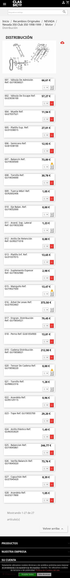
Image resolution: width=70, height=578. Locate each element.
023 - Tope (20, 413)
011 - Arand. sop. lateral (18, 224)
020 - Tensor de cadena (20, 366)
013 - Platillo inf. (16, 255)
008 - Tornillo (14, 176)
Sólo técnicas (44, 574)
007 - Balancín (15, 160)
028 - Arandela (15, 493)
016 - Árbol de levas (18, 303)
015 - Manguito (15, 287)
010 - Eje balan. (15, 208)
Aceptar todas (27, 574)
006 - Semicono (15, 144)
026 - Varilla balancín (19, 462)
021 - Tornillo (14, 382)
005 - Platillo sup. (16, 128)
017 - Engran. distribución (19, 319)
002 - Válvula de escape (20, 97)
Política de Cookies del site (48, 570)
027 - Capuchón (16, 478)
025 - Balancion (15, 446)
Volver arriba (53, 529)
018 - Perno (20, 334)
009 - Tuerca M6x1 (17, 192)
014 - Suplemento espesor (19, 271)
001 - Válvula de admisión (19, 81)
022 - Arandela (15, 398)
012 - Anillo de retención (18, 239)
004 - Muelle (14, 112)
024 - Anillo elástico (18, 430)
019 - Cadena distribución (19, 351)
